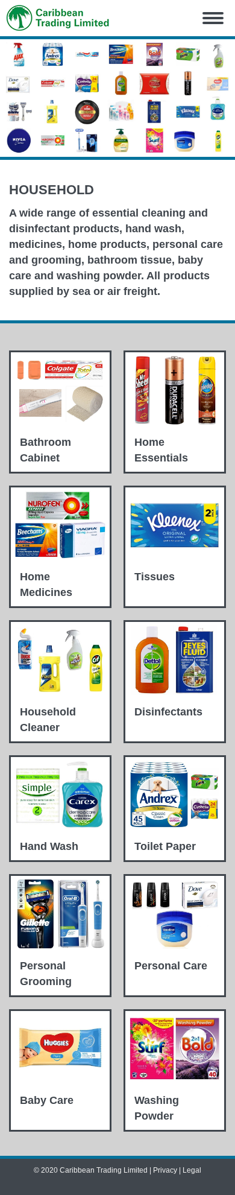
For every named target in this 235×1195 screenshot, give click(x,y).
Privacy (165, 1170)
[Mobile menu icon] (213, 18)
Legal (192, 1170)
